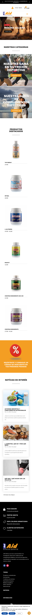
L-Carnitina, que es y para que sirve (15, 444)
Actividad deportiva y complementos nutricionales (15, 409)
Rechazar (12, 613)
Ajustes (19, 613)
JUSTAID (7, 25)
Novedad (14, 412)
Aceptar (4, 613)
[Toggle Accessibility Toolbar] (29, 613)
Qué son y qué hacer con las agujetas (15, 479)
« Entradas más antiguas (9, 494)
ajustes (13, 610)
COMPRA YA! (16, 75)
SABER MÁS (8, 31)
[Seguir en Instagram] (7, 565)
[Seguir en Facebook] (4, 565)
